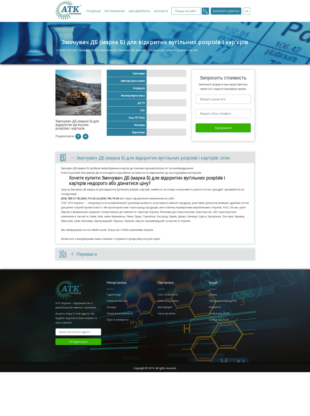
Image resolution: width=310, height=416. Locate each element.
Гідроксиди (114, 294)
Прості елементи (118, 319)
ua (246, 11)
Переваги (86, 254)
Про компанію (114, 11)
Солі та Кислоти (168, 294)
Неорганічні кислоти (120, 313)
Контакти (161, 11)
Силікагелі (215, 307)
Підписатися (79, 341)
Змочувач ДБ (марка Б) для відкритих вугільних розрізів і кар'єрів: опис (153, 158)
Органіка (165, 282)
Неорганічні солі (117, 300)
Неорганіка (116, 282)
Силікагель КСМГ (219, 313)
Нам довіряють (139, 11)
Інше (213, 282)
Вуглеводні (165, 307)
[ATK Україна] (68, 10)
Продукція (93, 11)
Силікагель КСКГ (219, 319)
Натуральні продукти (222, 300)
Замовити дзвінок (226, 11)
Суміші (213, 294)
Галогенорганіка (168, 300)
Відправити (223, 128)
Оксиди (111, 307)
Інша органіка (166, 313)
